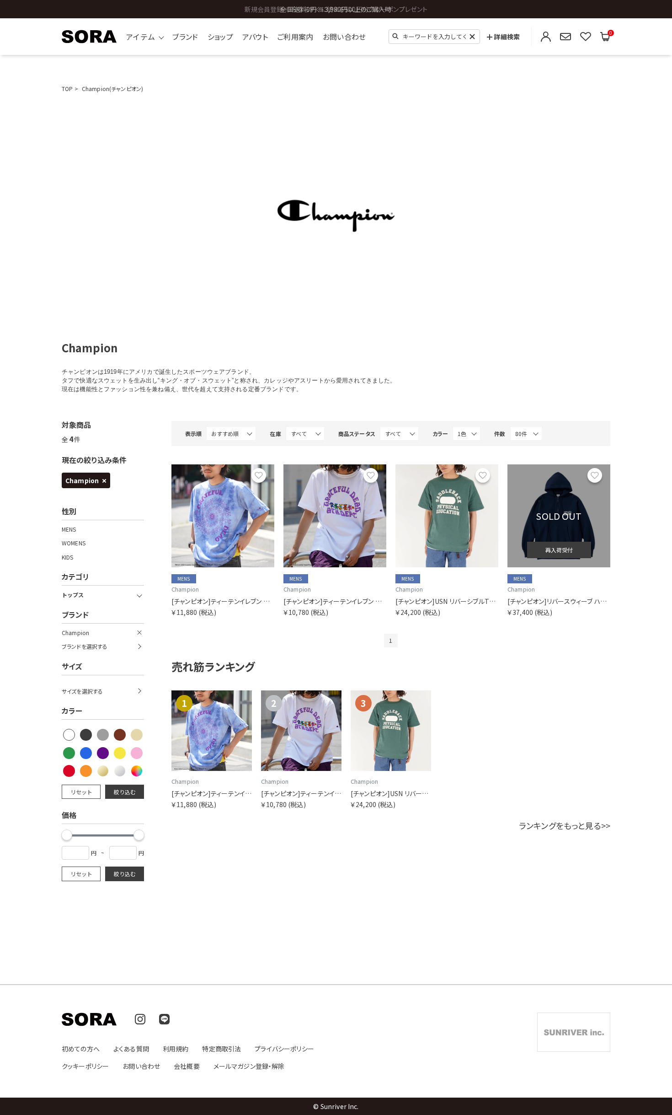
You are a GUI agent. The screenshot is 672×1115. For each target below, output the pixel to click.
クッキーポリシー (85, 1066)
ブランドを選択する (84, 646)
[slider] (66, 835)
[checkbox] (69, 735)
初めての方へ (81, 1048)
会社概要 (187, 1066)
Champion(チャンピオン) (112, 88)
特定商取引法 (221, 1048)
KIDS (68, 557)
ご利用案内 (295, 36)
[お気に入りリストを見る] (585, 37)
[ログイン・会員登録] (546, 37)
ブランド (185, 36)
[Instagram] (140, 1019)
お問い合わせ (344, 36)
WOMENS (73, 543)
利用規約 (176, 1048)
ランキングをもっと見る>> (564, 825)
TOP (67, 88)
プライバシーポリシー (284, 1048)
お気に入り (258, 475)
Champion (82, 480)
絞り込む (125, 792)
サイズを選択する (82, 691)
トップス (73, 594)
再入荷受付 (559, 550)
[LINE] (164, 1019)
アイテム (140, 36)
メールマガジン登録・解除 (249, 1066)
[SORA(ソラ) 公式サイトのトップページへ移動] (89, 36)
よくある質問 (131, 1048)
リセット (81, 792)
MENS (69, 529)
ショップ (220, 36)
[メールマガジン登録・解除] (565, 37)
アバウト (255, 36)
